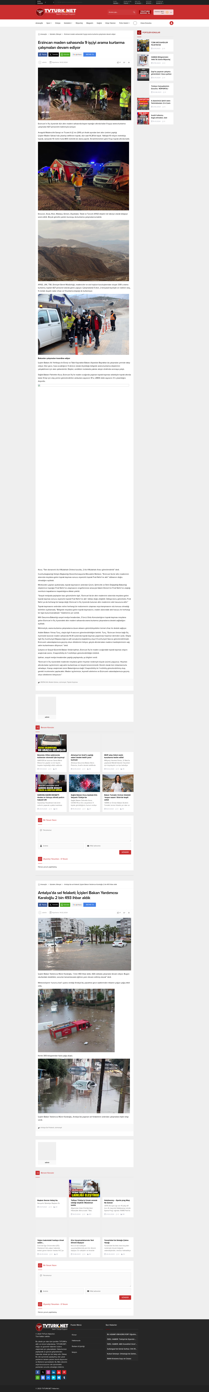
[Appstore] (48, 1377)
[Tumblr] (64, 1377)
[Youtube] (59, 1372)
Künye (74, 1335)
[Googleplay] (54, 1377)
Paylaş (44, 54)
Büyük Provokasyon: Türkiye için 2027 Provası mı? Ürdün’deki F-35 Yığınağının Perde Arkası (82, 2)
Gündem (53, 34)
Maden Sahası (53, 682)
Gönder (66, 54)
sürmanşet (62, 682)
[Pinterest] (64, 1372)
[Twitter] (43, 1372)
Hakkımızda (76, 1341)
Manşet (58, 34)
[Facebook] (38, 1372)
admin (44, 62)
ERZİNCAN (44, 682)
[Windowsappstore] (59, 1377)
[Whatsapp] (38, 1377)
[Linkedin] (54, 1372)
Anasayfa (43, 34)
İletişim (74, 1352)
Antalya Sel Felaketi (47, 1128)
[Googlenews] (43, 1377)
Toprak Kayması (72, 682)
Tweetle (55, 54)
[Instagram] (48, 1372)
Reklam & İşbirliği (78, 1346)
